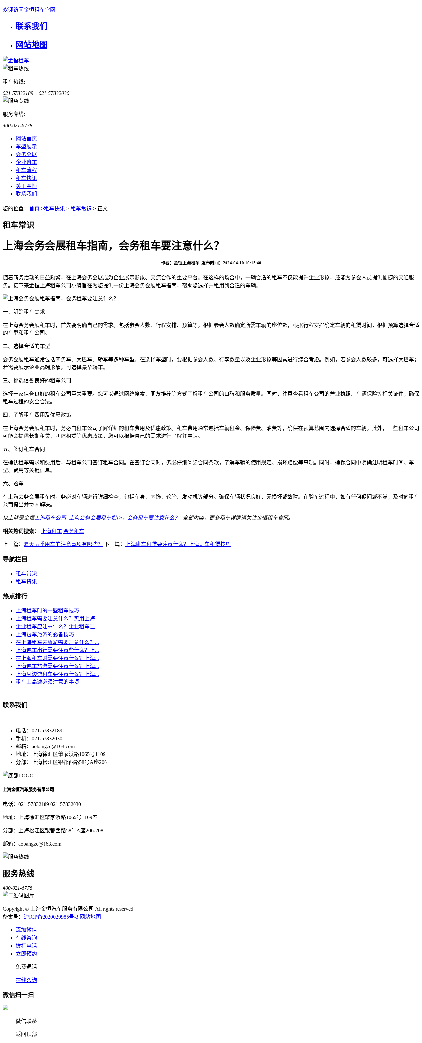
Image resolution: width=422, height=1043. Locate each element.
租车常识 (81, 208)
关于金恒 (26, 186)
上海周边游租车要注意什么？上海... (57, 674)
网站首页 (26, 138)
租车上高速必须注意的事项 (47, 682)
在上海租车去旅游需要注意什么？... (57, 642)
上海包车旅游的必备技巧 (45, 634)
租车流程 (26, 170)
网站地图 (31, 44)
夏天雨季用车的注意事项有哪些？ (63, 544)
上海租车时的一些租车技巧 (47, 610)
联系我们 (31, 26)
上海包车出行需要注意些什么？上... (57, 650)
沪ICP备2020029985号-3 (52, 917)
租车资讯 (26, 581)
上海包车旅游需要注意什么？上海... (57, 666)
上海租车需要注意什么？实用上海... (57, 618)
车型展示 (26, 146)
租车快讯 (26, 178)
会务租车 (73, 531)
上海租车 (51, 531)
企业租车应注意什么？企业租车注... (57, 626)
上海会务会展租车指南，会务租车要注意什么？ (124, 518)
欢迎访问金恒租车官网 (29, 10)
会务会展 (26, 154)
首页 (34, 208)
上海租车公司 (50, 518)
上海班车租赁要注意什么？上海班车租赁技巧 (178, 544)
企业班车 (26, 162)
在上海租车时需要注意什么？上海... (57, 658)
